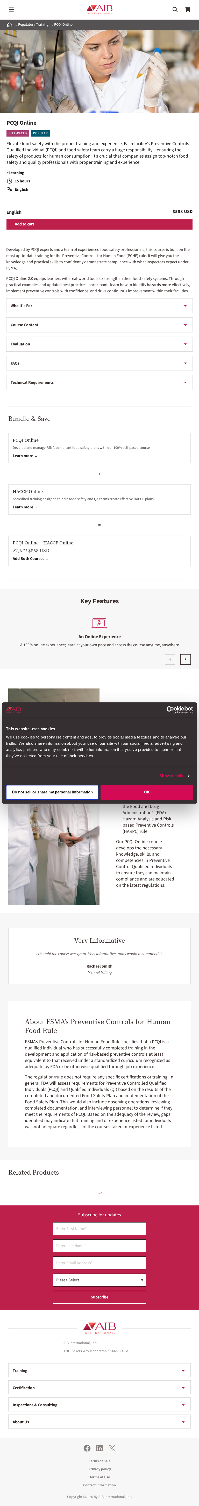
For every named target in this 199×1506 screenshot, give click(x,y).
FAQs (15, 363)
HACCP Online (28, 491)
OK (147, 792)
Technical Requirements (32, 382)
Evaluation (20, 344)
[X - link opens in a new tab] (112, 1448)
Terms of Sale (99, 1461)
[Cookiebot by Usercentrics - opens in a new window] (170, 710)
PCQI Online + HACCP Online (43, 543)
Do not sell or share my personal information (52, 792)
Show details (171, 775)
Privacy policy (99, 1469)
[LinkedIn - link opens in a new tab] (99, 1448)
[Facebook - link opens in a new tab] (87, 1448)
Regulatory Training (33, 24)
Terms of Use (99, 1477)
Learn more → (25, 456)
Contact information (99, 1485)
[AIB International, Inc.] (99, 9)
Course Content (24, 325)
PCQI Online (26, 440)
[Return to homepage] (99, 1328)
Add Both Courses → (31, 559)
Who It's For (21, 306)
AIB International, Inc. (115, 1497)
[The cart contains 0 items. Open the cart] (187, 9)
